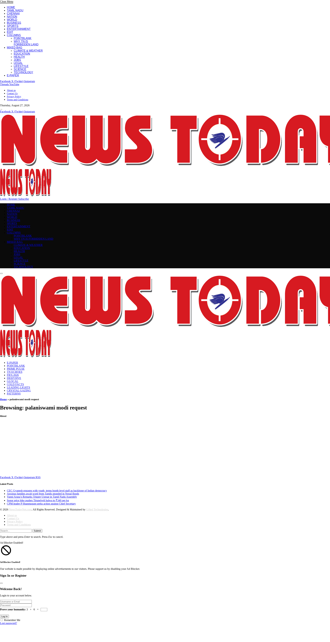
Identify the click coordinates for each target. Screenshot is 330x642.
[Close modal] (1, 583)
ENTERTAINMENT (19, 29)
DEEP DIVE (14, 378)
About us (11, 90)
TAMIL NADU (15, 10)
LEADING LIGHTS (18, 387)
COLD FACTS (15, 384)
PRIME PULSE (16, 368)
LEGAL (18, 63)
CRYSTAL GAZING (19, 390)
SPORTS (12, 25)
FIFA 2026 (13, 375)
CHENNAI (13, 13)
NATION (12, 16)
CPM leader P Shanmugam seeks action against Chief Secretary (41, 503)
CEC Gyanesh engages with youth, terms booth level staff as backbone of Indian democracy (57, 490)
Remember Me (12, 620)
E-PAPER (13, 75)
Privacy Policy (14, 96)
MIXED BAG (14, 47)
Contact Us (12, 93)
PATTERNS (14, 393)
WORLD (12, 19)
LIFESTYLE (21, 66)
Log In (4, 616)
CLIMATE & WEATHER (28, 50)
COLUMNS (14, 35)
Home (3, 399)
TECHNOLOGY (23, 72)
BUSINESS (14, 22)
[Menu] (1, 109)
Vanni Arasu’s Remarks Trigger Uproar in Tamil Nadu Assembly (42, 496)
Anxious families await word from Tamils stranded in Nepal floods (43, 493)
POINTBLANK (22, 38)
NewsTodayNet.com (20, 509)
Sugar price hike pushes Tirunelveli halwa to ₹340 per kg (38, 500)
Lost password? (8, 623)
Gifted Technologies (97, 509)
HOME (11, 7)
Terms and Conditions (17, 99)
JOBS (17, 59)
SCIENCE (20, 69)
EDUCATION (22, 53)
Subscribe (23, 198)
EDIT (10, 32)
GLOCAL (12, 381)
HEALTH (19, 56)
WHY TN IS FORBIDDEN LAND (26, 43)
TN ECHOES (14, 371)
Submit (37, 531)
